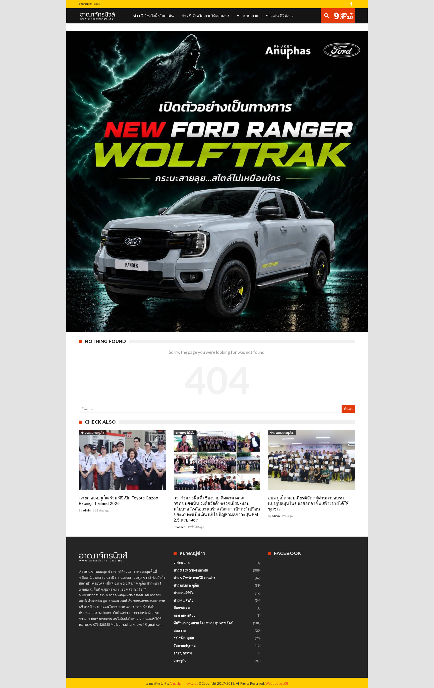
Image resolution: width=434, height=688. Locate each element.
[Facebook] (351, 4)
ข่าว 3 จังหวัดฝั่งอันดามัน (191, 570)
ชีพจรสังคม (182, 608)
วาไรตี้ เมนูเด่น (184, 638)
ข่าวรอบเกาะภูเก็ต (92, 433)
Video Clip (182, 562)
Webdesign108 (276, 683)
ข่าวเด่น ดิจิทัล (185, 433)
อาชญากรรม (183, 653)
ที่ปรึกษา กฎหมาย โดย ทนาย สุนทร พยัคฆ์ (203, 623)
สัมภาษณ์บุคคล (185, 645)
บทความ (180, 630)
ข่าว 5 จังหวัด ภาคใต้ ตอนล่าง (194, 578)
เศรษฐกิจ (180, 660)
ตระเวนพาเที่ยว (184, 615)
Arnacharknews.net (184, 683)
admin (87, 510)
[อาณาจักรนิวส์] (99, 15)
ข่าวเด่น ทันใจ (183, 600)
